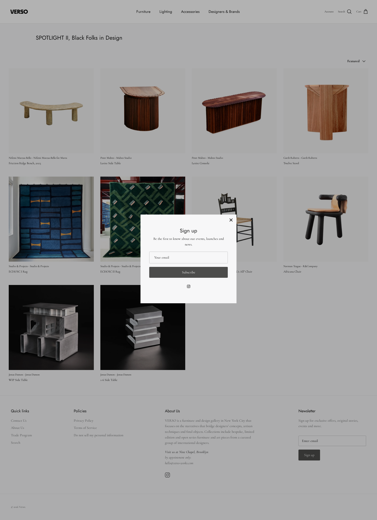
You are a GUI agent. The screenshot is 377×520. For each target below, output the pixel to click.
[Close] (231, 220)
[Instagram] (188, 286)
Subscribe (188, 272)
